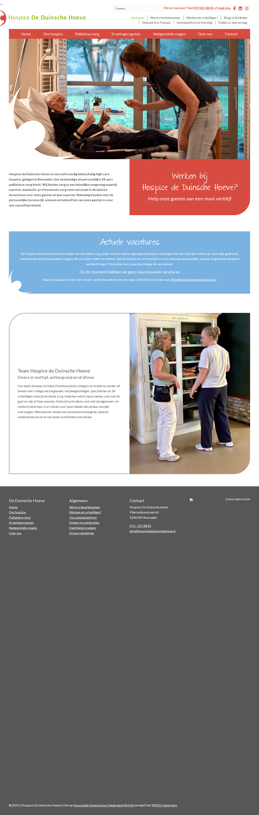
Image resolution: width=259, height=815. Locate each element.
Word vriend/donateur (165, 17)
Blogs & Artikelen (235, 17)
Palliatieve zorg (87, 34)
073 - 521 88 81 (140, 526)
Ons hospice (53, 34)
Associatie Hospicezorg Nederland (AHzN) (104, 805)
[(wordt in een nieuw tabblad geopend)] (220, 650)
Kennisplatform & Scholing (194, 22)
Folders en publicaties (84, 522)
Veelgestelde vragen (169, 34)
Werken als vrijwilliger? (202, 17)
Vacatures (137, 17)
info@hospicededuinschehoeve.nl (194, 279)
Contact (231, 34)
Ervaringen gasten (126, 34)
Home (26, 34)
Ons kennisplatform (83, 517)
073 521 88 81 (203, 8)
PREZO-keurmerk (164, 805)
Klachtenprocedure (82, 528)
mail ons (224, 8)
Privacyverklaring (81, 533)
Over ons (205, 34)
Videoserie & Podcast (156, 22)
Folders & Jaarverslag (232, 22)
